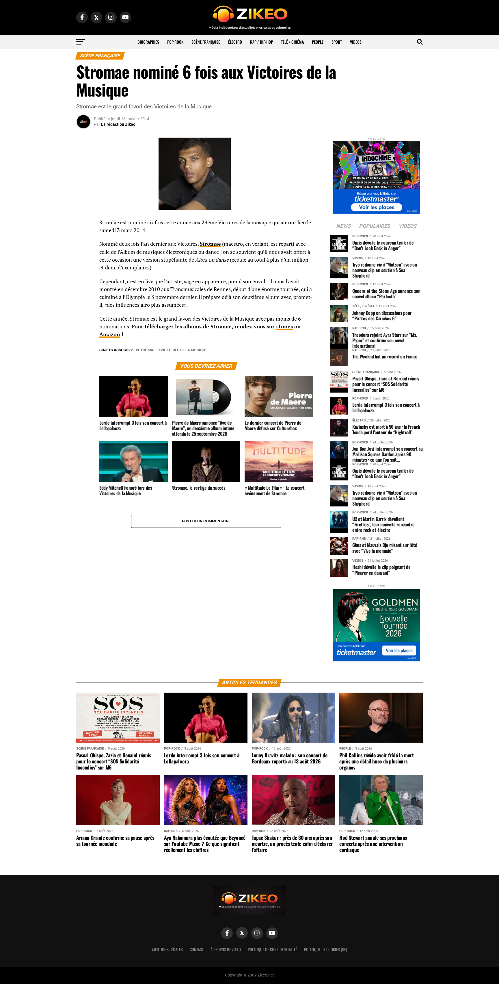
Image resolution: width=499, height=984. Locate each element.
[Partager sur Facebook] (83, 224)
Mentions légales (167, 949)
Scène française (205, 42)
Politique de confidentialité (272, 949)
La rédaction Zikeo (118, 124)
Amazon (109, 334)
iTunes (284, 326)
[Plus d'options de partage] (83, 280)
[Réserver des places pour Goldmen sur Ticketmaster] (376, 623)
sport (337, 42)
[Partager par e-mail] (83, 266)
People (317, 42)
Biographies (148, 42)
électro (235, 42)
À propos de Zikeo (226, 949)
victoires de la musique (184, 350)
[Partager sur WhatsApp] (83, 238)
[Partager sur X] (83, 252)
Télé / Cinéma (292, 42)
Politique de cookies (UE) (325, 949)
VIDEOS (356, 42)
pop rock (175, 42)
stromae (146, 350)
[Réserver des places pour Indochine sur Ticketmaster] (376, 176)
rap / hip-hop (261, 42)
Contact (197, 949)
